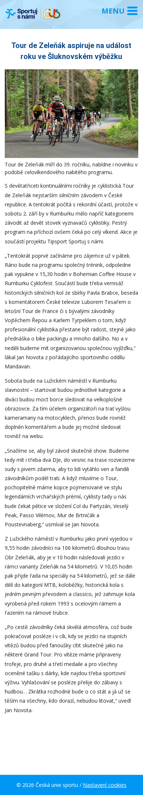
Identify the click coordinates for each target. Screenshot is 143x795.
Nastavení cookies (104, 784)
